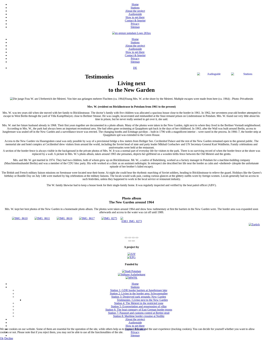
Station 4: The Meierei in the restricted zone (138, 303)
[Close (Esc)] (126, 237)
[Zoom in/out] (136, 237)
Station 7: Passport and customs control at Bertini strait (138, 312)
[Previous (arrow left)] (129, 240)
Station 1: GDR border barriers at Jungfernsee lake (138, 290)
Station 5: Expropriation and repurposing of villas (139, 306)
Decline (8, 338)
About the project (135, 10)
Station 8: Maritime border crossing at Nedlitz (138, 316)
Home (135, 4)
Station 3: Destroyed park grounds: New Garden (138, 296)
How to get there (135, 17)
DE (135, 67)
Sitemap (135, 27)
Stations (135, 7)
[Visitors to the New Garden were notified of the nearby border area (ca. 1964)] (42, 218)
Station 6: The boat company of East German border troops (138, 309)
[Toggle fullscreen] (133, 237)
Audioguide (135, 14)
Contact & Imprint (135, 20)
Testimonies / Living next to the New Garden (142, 299)
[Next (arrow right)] (133, 240)
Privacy (135, 23)
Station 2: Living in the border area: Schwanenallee (139, 293)
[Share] (129, 237)
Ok (2, 338)
